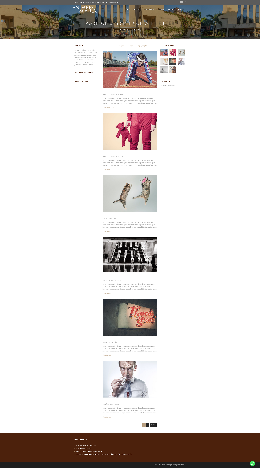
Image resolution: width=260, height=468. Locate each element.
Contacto (181, 9)
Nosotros (136, 9)
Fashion (105, 94)
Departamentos (149, 9)
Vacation (121, 94)
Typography (142, 46)
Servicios (161, 9)
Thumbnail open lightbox (113, 92)
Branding (106, 404)
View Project (107, 107)
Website (120, 156)
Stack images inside (110, 401)
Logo (131, 46)
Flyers (122, 46)
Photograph (113, 94)
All (114, 46)
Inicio (127, 9)
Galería (170, 9)
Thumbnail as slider (111, 277)
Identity (110, 218)
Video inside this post (111, 339)
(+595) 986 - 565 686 (83, 448)
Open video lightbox (111, 215)
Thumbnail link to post (112, 154)
